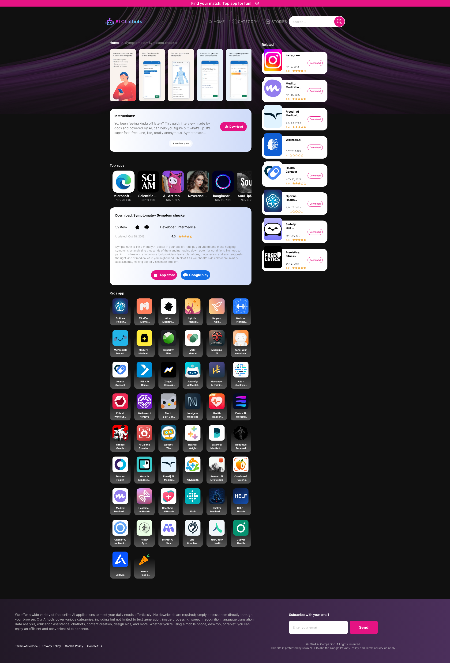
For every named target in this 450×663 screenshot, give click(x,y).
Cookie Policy (74, 646)
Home (114, 43)
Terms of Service (26, 646)
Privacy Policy (51, 646)
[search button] (339, 21)
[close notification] (257, 3)
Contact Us (94, 646)
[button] (245, 21)
